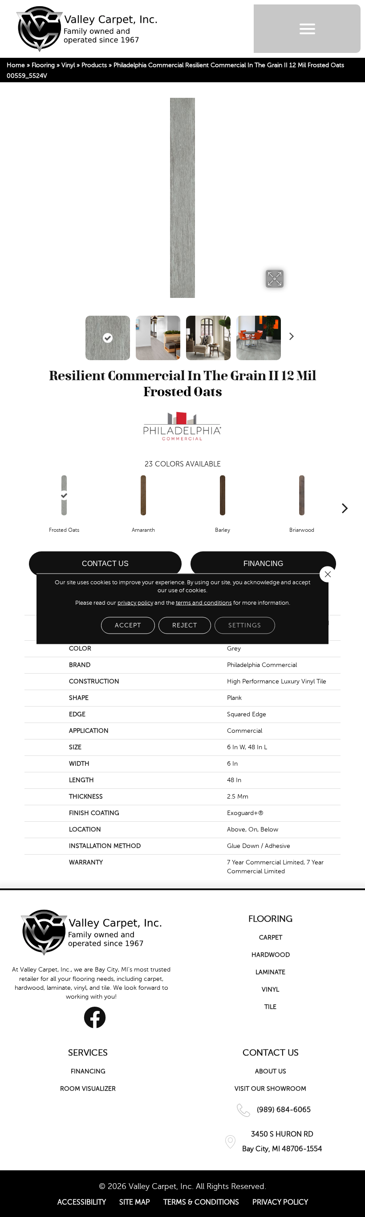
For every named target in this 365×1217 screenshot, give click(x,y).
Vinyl (68, 65)
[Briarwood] (301, 495)
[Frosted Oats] (64, 495)
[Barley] (222, 495)
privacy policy (135, 602)
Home (16, 65)
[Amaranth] (143, 495)
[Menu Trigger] (307, 28)
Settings (244, 625)
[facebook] (95, 1017)
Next (289, 333)
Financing (263, 563)
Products (94, 65)
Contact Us (105, 563)
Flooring (43, 65)
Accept (128, 625)
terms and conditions (204, 602)
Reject (184, 625)
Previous (75, 333)
